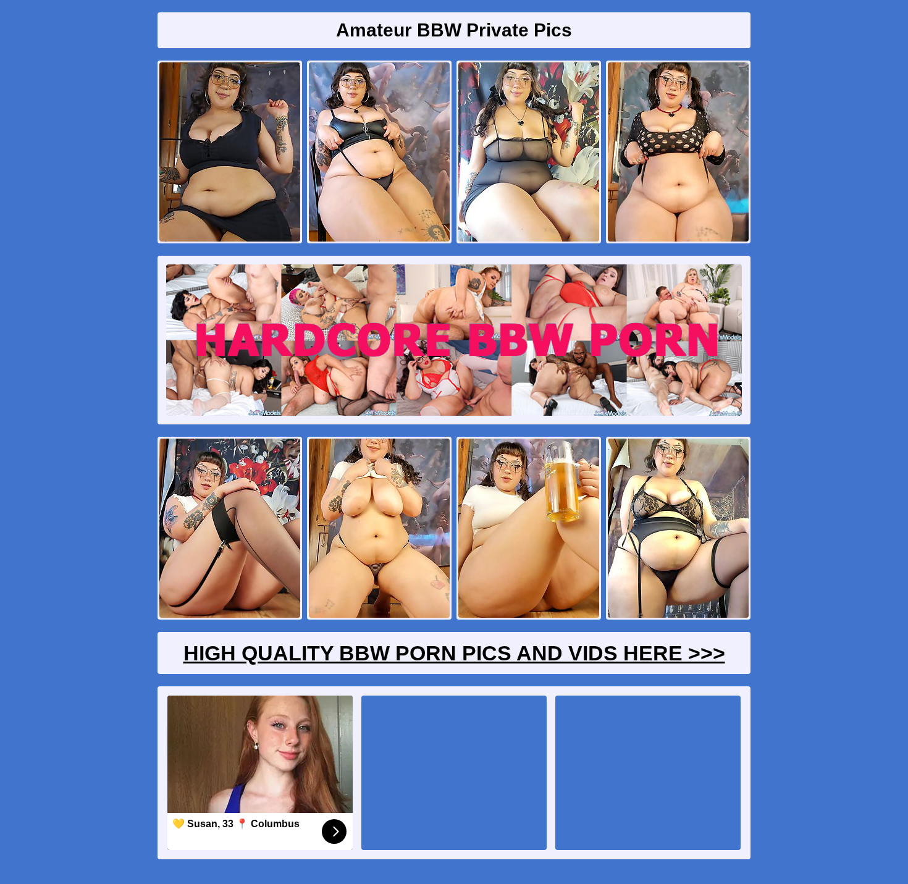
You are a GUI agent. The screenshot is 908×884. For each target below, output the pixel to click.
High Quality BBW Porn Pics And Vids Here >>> (454, 653)
